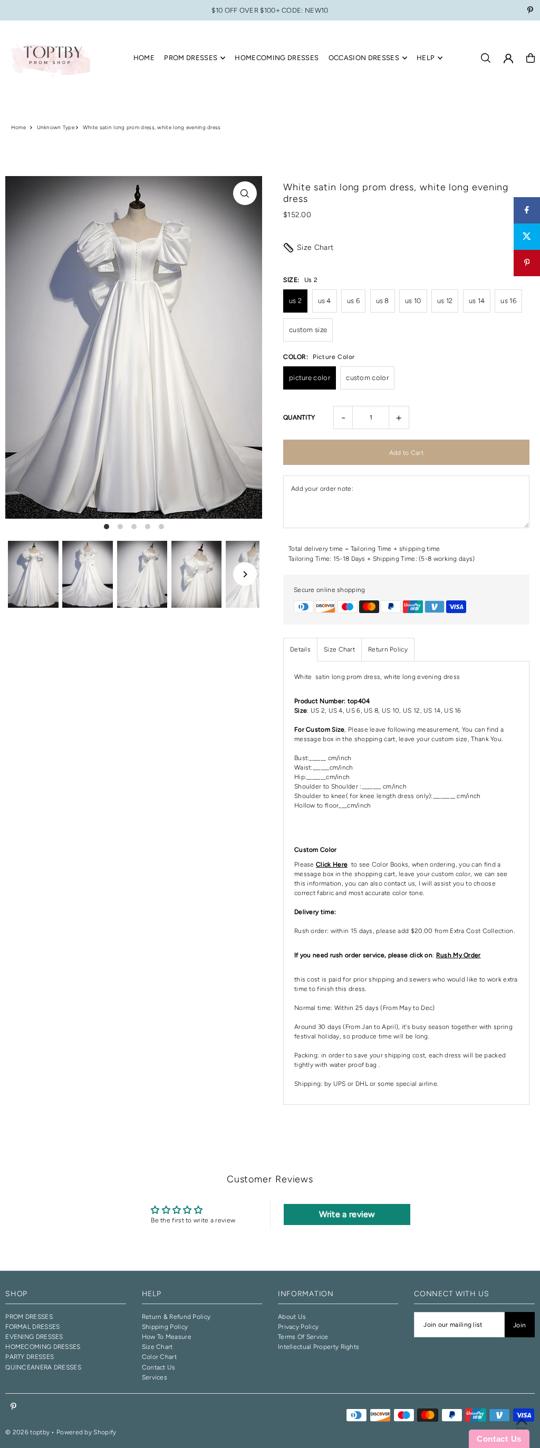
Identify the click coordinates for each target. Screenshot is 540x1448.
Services (154, 1377)
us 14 (477, 301)
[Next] (245, 574)
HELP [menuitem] (426, 58)
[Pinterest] (530, 11)
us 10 (413, 301)
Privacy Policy (298, 1326)
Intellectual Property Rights (318, 1346)
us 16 (508, 301)
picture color (309, 378)
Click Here (332, 864)
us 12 (445, 301)
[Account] (508, 58)
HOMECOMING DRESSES (42, 1346)
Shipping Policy (165, 1326)
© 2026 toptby (27, 1432)
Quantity (299, 417)
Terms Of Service (303, 1336)
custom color (367, 378)
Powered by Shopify (86, 1432)
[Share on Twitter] (527, 236)
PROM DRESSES (29, 1316)
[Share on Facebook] (527, 210)
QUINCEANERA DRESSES (43, 1367)
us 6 (353, 301)
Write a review (347, 1214)
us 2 (295, 301)
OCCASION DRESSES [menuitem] (364, 58)
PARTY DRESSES (29, 1356)
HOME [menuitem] (144, 58)
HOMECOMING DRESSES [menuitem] (277, 58)
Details (300, 649)
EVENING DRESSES (34, 1336)
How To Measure (166, 1336)
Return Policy (388, 649)
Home (18, 127)
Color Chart (159, 1356)
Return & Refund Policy (176, 1316)
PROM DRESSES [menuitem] (190, 58)
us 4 (324, 301)
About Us (292, 1316)
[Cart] (530, 58)
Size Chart (315, 247)
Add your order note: (322, 488)
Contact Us (159, 1367)
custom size (308, 330)
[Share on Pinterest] (527, 263)
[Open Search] (485, 58)
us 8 (382, 301)
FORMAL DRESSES (32, 1326)
